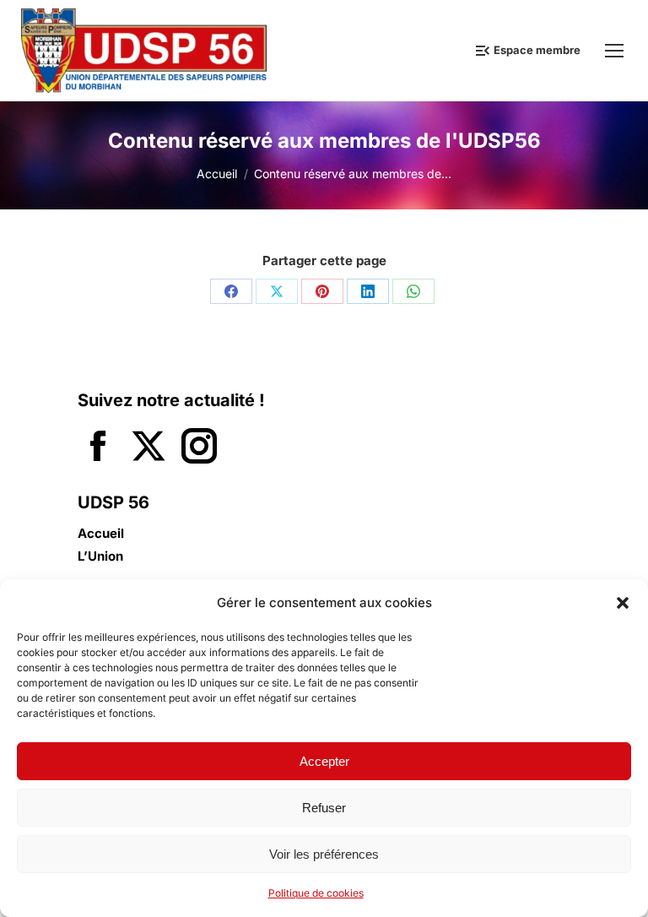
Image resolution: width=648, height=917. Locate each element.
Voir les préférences (324, 854)
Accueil (101, 534)
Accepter (324, 761)
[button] (622, 602)
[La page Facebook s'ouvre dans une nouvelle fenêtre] (98, 448)
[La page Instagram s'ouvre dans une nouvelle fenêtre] (199, 448)
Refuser (324, 807)
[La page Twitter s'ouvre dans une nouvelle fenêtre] (148, 448)
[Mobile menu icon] (614, 51)
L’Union (100, 556)
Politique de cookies (316, 893)
